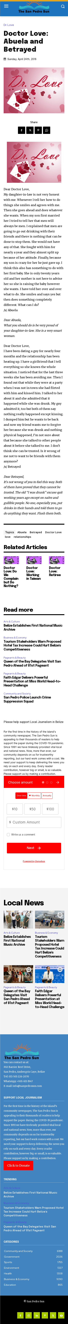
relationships (22, 537)
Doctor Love (53, 532)
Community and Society (17, 693)
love (8, 537)
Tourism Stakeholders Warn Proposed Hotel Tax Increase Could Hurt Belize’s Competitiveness (32, 645)
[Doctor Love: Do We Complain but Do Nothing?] (11, 560)
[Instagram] (28, 1315)
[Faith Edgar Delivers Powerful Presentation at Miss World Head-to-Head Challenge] (50, 974)
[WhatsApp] (46, 130)
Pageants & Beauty (15, 657)
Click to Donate (18, 1165)
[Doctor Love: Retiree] (56, 560)
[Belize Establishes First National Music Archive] (18, 920)
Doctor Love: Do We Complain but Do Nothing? (11, 577)
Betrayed (36, 532)
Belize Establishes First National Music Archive (17, 940)
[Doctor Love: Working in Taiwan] (34, 560)
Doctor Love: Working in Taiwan (33, 573)
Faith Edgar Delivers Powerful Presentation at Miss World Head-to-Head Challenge (32, 681)
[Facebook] (21, 130)
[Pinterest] (38, 130)
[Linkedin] (37, 1315)
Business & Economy (15, 637)
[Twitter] (30, 130)
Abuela (21, 532)
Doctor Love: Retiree (55, 571)
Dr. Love (9, 25)
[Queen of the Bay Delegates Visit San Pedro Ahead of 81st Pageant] (18, 974)
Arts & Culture (12, 621)
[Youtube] (61, 1315)
